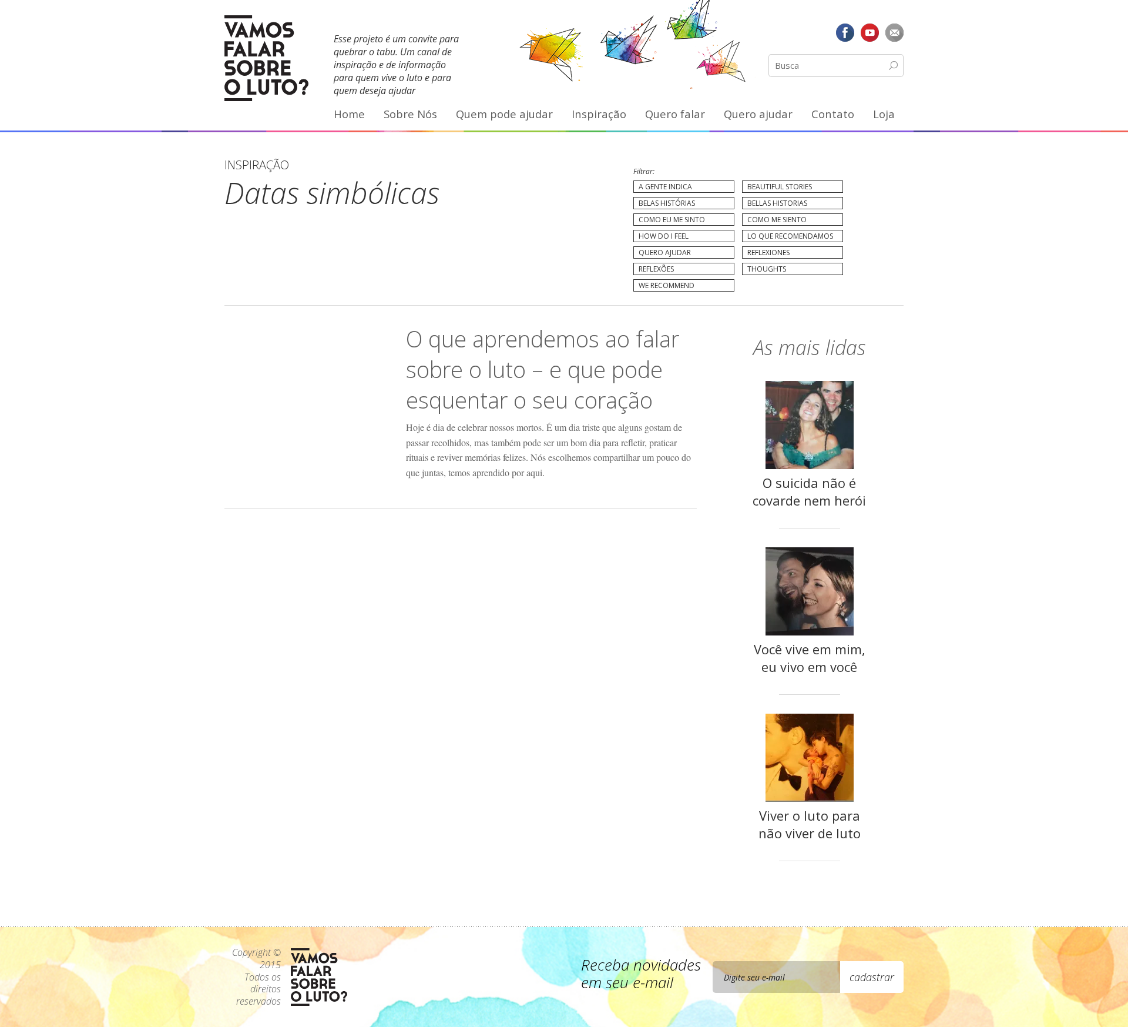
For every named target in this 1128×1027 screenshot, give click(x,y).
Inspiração (599, 113)
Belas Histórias (667, 203)
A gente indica (665, 187)
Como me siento (777, 220)
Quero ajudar (758, 113)
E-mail (894, 32)
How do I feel (664, 236)
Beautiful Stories (779, 187)
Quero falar (675, 113)
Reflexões (656, 269)
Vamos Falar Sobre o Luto (266, 58)
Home (349, 113)
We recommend (666, 285)
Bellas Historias (777, 203)
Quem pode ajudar (504, 113)
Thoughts (766, 269)
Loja (884, 113)
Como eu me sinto (672, 220)
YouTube (869, 32)
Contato (832, 113)
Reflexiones (768, 252)
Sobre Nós (410, 113)
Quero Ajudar (665, 252)
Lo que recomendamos (790, 236)
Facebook (845, 32)
